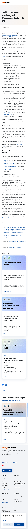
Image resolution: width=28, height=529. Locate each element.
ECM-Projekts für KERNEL (15, 61)
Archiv (3, 499)
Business (3, 481)
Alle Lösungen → (17, 487)
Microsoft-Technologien (9, 163)
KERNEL (4, 56)
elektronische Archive (8, 114)
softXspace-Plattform (8, 169)
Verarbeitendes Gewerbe (19, 481)
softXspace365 (5, 487)
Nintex (22, 90)
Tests (15, 510)
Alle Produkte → (5, 489)
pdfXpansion (4, 479)
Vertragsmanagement (18, 497)
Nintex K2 (6, 160)
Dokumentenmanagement (14, 111)
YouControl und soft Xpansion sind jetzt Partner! (14, 227)
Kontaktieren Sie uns (6, 217)
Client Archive (4, 485)
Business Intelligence (18, 501)
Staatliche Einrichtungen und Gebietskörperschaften (19, 484)
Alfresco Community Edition (10, 166)
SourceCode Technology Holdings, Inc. (10, 35)
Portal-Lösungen (17, 499)
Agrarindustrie (17, 479)
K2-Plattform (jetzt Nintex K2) (15, 36)
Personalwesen (5, 497)
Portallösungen (7, 112)
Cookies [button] (4, 520)
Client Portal (4, 483)
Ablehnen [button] (8, 524)
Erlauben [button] (19, 524)
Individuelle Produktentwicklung (6, 511)
